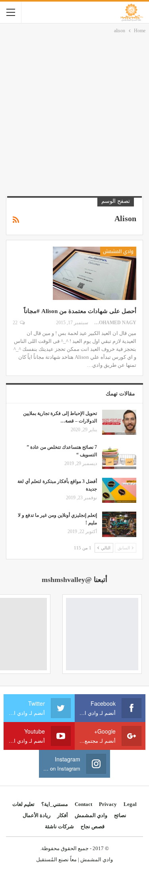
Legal (130, 804)
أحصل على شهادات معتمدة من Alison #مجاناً (80, 311)
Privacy (108, 804)
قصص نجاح (92, 826)
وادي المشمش (118, 251)
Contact (83, 804)
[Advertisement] (74, 113)
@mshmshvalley (67, 580)
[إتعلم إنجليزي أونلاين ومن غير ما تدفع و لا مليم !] (119, 524)
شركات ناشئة (59, 826)
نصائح (120, 815)
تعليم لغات (23, 804)
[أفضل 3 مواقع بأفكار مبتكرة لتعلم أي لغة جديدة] (119, 490)
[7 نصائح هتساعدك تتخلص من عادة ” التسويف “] (119, 456)
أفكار (62, 815)
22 (16, 322)
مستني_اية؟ (54, 804)
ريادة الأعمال (36, 815)
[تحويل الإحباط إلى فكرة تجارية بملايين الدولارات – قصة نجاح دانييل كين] (119, 422)
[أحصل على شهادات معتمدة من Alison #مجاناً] (94, 273)
